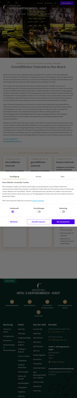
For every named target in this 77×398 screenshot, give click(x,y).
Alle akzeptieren (63, 222)
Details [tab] (38, 176)
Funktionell (14, 208)
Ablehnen (14, 222)
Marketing (63, 208)
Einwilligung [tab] (14, 176)
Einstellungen (39, 208)
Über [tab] (62, 176)
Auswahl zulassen (38, 222)
